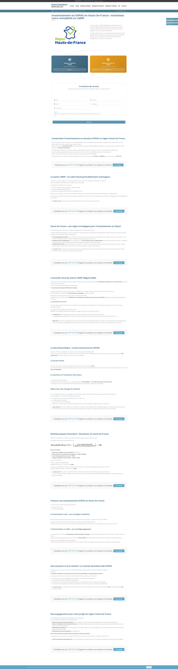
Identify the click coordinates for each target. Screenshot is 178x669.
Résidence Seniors (85, 6)
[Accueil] (52, 11)
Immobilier (59, 5)
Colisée (57, 144)
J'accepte (149, 667)
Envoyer (89, 122)
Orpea (53, 144)
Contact (124, 6)
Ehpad (77, 6)
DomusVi (120, 142)
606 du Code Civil (83, 403)
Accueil (72, 6)
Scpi (119, 6)
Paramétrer (143, 667)
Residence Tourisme (111, 6)
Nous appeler (170, 19)
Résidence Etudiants (98, 6)
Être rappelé (170, 21)
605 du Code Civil (80, 398)
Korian (61, 144)
